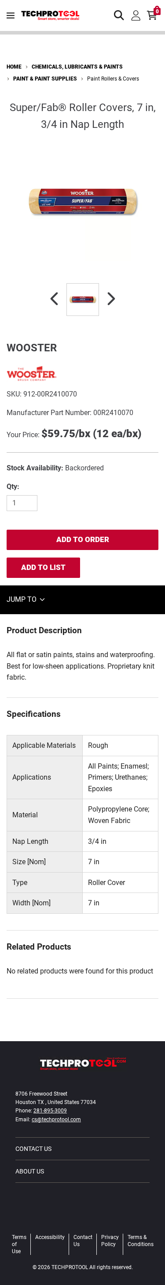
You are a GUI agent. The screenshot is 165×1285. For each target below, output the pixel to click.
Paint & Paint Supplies (45, 79)
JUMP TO (22, 599)
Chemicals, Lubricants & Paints (77, 67)
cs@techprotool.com (56, 1119)
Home (14, 67)
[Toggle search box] (119, 15)
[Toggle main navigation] (11, 15)
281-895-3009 (50, 1111)
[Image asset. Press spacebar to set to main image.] (82, 299)
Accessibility (50, 1237)
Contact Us (33, 1148)
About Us (29, 1171)
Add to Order (82, 539)
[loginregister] (136, 15)
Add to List (43, 567)
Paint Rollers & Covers (113, 79)
